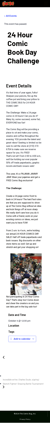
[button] (46, 3)
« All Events (10, 15)
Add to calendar (22, 338)
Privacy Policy (25, 419)
